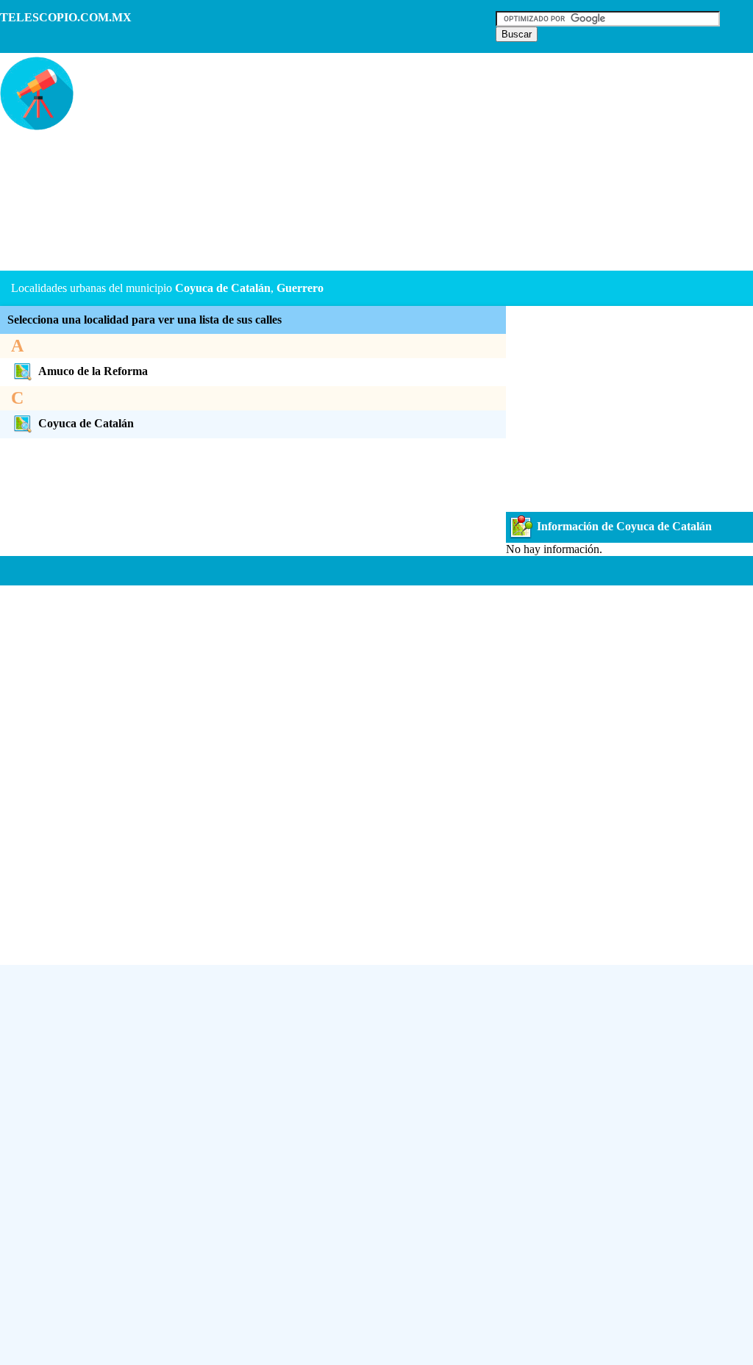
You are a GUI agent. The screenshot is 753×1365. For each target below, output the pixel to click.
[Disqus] (376, 769)
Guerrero (300, 288)
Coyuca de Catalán (86, 423)
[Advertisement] (356, 163)
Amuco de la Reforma (93, 371)
